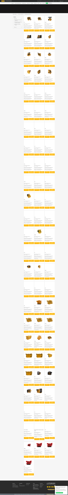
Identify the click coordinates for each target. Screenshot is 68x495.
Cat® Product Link (42, 484)
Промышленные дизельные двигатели (18, 20)
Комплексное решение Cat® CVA (35, 487)
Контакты (43, 3)
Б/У (19, 484)
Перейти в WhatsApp (59, 492)
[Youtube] (51, 487)
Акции (40, 3)
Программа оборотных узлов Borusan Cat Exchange (36, 488)
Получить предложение (31, 30)
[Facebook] (47, 487)
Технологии (35, 3)
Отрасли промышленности (18, 3)
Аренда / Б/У (28, 3)
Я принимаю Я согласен (50, 494)
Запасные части (24, 3)
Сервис (32, 3)
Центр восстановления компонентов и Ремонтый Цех (36, 485)
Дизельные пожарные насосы (17, 24)
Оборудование (14, 484)
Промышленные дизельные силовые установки (18, 22)
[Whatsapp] (54, 487)
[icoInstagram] (49, 487)
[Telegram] (53, 487)
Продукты (13, 3)
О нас (38, 3)
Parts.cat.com (27, 484)
